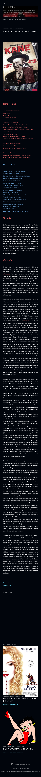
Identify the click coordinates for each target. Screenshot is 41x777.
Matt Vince (26, 768)
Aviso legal (21, 20)
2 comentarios (14, 704)
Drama (9, 585)
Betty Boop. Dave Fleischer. (18, 749)
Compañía (26, 321)
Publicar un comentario (16, 752)
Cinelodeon (9, 7)
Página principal (9, 20)
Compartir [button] (6, 583)
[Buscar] (36, 3)
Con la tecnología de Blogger (22, 764)
